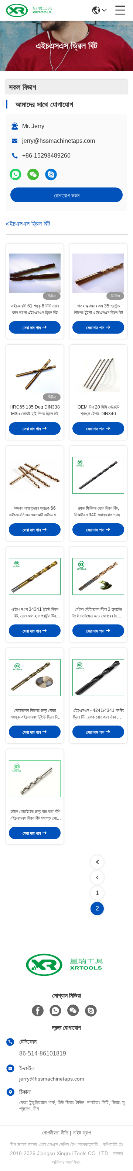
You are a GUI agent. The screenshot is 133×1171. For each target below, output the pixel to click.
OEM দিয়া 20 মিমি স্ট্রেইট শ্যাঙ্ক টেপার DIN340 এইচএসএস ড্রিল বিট (98, 410)
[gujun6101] (51, 174)
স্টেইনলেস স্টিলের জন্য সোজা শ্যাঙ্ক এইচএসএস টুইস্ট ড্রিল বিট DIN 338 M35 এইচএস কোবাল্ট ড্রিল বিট (34, 714)
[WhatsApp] (15, 174)
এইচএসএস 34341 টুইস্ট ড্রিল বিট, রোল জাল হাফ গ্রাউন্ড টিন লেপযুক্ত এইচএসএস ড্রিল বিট (34, 613)
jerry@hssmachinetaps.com (58, 141)
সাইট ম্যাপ (82, 1133)
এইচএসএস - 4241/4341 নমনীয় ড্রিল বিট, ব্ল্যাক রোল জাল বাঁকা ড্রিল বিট (98, 714)
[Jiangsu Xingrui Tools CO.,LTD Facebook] (37, 1010)
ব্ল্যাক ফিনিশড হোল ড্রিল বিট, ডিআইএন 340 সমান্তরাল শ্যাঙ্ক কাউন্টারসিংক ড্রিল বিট (98, 512)
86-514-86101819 (42, 1053)
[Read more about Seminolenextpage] (97, 862)
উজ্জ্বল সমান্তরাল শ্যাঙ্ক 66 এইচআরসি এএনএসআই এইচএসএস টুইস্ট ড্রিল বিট (35, 512)
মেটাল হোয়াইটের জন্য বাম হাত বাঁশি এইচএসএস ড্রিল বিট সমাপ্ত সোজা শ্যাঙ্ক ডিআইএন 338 (35, 815)
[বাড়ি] (66, 974)
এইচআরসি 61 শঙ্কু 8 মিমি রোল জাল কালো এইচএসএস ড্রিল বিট (35, 309)
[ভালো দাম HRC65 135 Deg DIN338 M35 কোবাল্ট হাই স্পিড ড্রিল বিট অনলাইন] (35, 374)
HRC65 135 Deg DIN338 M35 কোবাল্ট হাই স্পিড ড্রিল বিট (35, 410)
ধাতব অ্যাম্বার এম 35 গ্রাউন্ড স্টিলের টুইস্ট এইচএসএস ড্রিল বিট (98, 309)
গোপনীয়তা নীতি (55, 1133)
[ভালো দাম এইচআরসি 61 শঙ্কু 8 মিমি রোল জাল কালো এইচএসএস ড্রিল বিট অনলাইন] (35, 273)
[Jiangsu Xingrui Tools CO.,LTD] (30, 10)
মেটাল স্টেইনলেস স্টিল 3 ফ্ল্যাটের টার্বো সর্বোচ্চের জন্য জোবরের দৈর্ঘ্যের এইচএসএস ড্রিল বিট (98, 613)
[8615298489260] (55, 1010)
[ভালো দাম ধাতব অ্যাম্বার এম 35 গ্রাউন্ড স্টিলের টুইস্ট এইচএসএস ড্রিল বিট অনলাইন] (98, 273)
